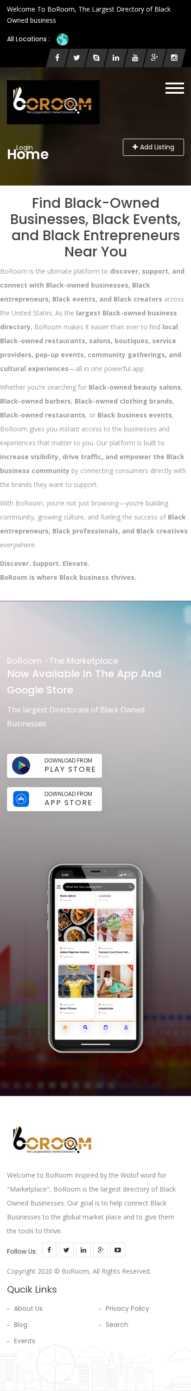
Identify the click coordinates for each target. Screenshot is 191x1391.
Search (117, 1324)
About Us (28, 1308)
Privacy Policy (127, 1308)
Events (24, 1341)
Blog (20, 1324)
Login (24, 147)
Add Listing (157, 147)
